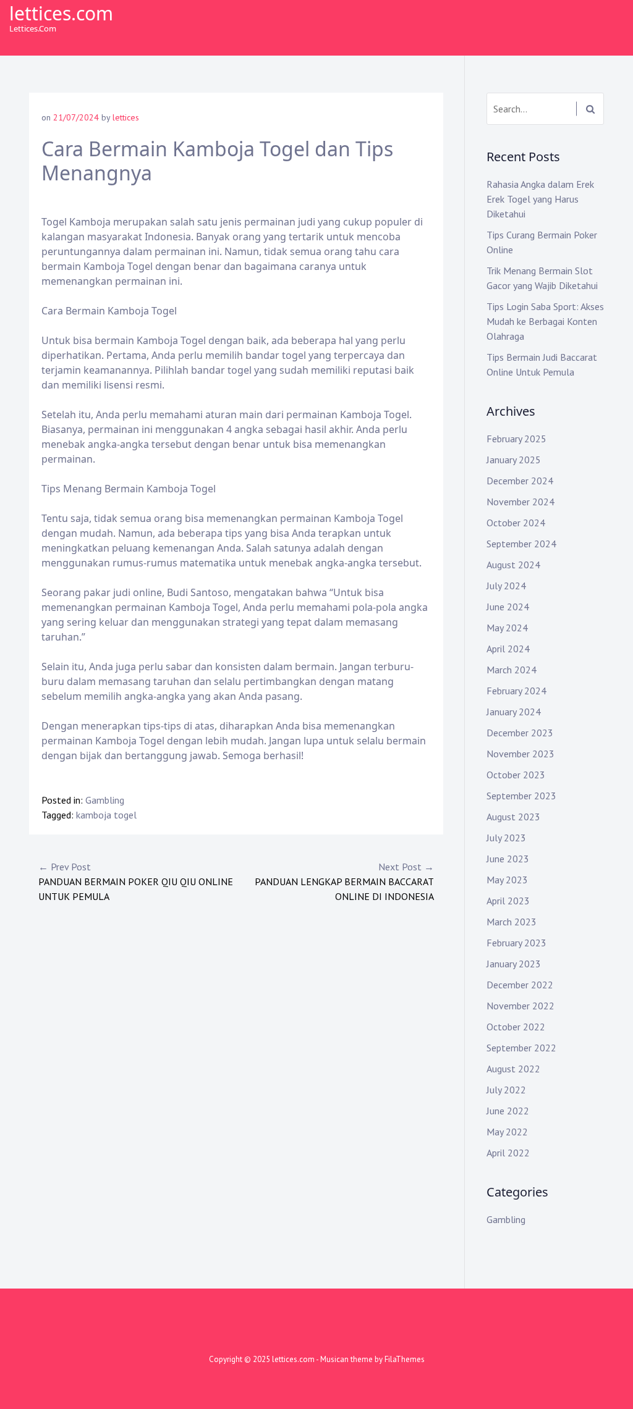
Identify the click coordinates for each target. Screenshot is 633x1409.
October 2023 (515, 774)
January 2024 (513, 711)
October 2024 (515, 522)
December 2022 (519, 984)
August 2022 (513, 1068)
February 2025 (516, 438)
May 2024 (507, 627)
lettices (126, 117)
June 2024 (507, 606)
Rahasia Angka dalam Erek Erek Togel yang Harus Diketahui (540, 199)
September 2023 (521, 795)
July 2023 (506, 837)
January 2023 (513, 963)
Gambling (104, 800)
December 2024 (519, 480)
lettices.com (61, 13)
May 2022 (507, 1131)
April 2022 (508, 1152)
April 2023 (508, 900)
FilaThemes (404, 1359)
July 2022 (506, 1089)
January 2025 (513, 459)
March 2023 (511, 921)
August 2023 (513, 816)
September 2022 (521, 1047)
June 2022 (507, 1110)
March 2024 (511, 669)
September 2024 (521, 543)
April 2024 (508, 648)
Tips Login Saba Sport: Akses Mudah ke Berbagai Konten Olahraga (545, 321)
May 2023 (507, 879)
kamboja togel (106, 815)
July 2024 (506, 585)
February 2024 (516, 690)
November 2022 (520, 1005)
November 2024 (520, 501)
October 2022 (515, 1026)
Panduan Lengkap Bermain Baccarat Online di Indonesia (344, 881)
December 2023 (519, 732)
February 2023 (516, 942)
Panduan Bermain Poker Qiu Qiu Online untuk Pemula (135, 881)
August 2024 (513, 564)
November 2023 (520, 753)
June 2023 (507, 858)
